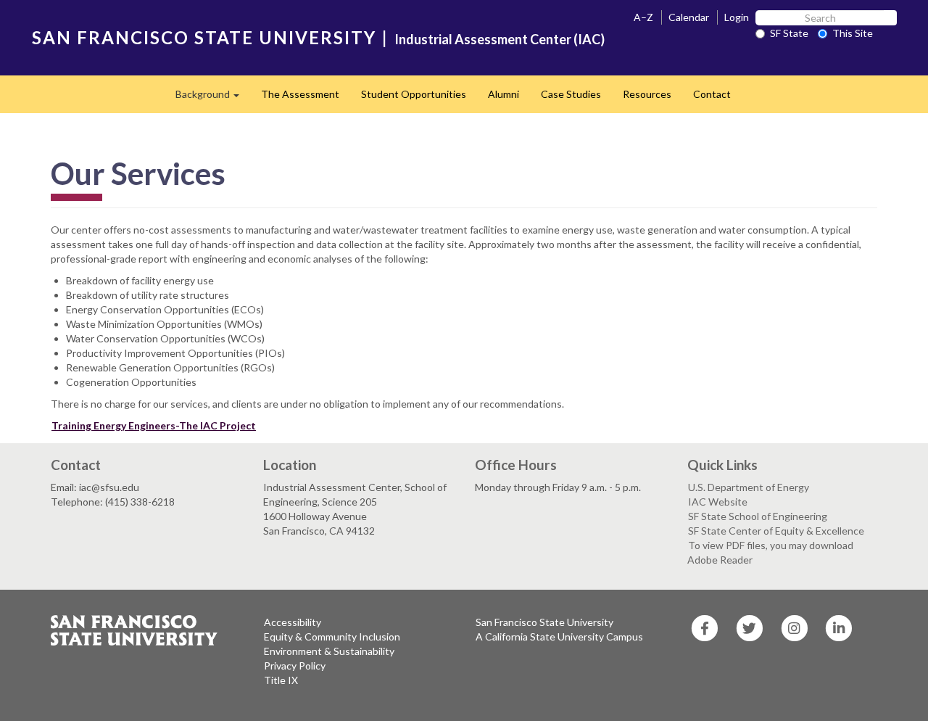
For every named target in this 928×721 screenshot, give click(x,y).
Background (212, 98)
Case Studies (571, 94)
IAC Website (717, 501)
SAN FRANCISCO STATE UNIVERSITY (204, 37)
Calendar (688, 17)
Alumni (503, 94)
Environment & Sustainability (329, 651)
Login (736, 17)
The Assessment (300, 94)
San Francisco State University (544, 622)
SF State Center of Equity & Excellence (776, 530)
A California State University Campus (559, 636)
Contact (712, 94)
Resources (647, 94)
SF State (789, 33)
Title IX (281, 680)
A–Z (643, 17)
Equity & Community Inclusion (332, 636)
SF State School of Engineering (757, 516)
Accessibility (292, 622)
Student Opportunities (413, 94)
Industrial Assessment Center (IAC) (499, 39)
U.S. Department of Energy (748, 487)
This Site (852, 33)
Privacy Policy (295, 665)
